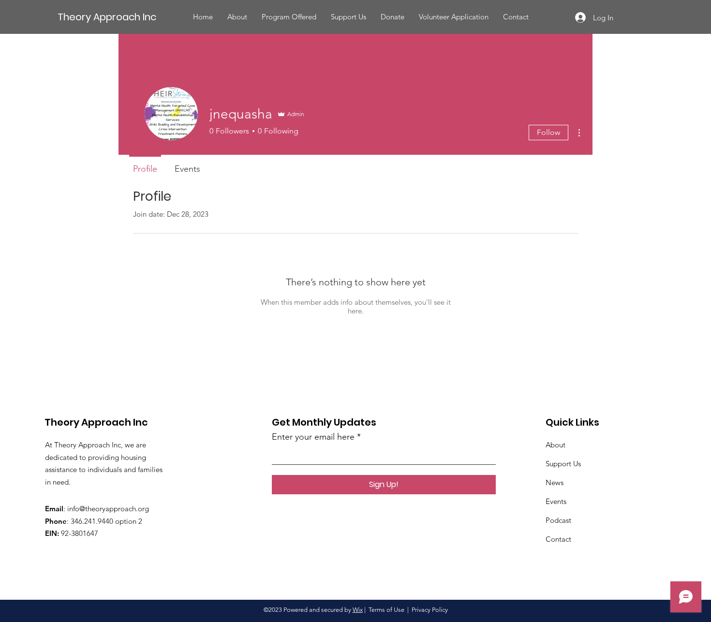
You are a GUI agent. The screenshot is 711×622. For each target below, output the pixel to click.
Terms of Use (386, 609)
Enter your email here (313, 436)
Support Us (563, 463)
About (555, 444)
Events (556, 501)
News (554, 482)
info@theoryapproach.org (108, 508)
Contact (558, 539)
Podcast (558, 520)
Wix (358, 609)
